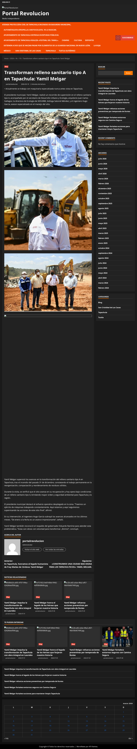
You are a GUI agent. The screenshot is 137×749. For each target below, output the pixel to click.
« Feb (6, 738)
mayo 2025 (102, 223)
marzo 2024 (103, 283)
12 (68, 721)
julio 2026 (102, 159)
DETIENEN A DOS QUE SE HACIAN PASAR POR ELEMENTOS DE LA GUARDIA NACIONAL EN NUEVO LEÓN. (47, 45)
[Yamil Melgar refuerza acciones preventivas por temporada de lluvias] (78, 590)
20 (87, 725)
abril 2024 (102, 278)
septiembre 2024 (105, 253)
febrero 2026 (103, 183)
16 (13, 725)
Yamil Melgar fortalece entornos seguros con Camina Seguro (116, 652)
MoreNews (81, 746)
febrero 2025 (103, 238)
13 (87, 721)
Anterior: (26, 564)
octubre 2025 (103, 198)
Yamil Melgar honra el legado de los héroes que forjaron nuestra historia (46, 605)
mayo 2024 (102, 273)
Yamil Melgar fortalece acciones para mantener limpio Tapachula (32, 693)
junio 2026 (102, 164)
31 (32, 735)
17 (32, 725)
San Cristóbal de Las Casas (109, 307)
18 (50, 725)
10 (32, 721)
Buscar (101, 67)
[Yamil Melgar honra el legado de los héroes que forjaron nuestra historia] (48, 590)
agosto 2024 (103, 258)
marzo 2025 (103, 233)
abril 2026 (102, 173)
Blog (6, 66)
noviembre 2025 (105, 193)
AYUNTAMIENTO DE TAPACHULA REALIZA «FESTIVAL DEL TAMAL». (31, 40)
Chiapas (65, 40)
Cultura (78, 40)
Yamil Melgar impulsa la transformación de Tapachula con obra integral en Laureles (17, 606)
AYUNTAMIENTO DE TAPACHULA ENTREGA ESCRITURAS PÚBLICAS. (31, 35)
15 (123, 721)
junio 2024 (102, 268)
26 (68, 730)
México (7, 51)
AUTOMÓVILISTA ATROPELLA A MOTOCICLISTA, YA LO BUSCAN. (30, 30)
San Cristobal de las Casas (28, 51)
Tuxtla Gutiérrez (67, 51)
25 (50, 730)
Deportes (89, 40)
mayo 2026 (102, 168)
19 (68, 725)
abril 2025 (102, 228)
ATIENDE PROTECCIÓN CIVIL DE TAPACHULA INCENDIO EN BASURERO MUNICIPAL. (36, 24)
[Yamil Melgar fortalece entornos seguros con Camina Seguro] (117, 637)
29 (123, 730)
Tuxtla (101, 317)
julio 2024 (102, 263)
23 (13, 730)
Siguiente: (70, 564)
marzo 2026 (103, 178)
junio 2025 (102, 218)
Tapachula (51, 51)
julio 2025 (102, 213)
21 (105, 725)
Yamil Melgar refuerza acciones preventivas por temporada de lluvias (76, 605)
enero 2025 (102, 243)
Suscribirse (127, 37)
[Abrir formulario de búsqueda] (113, 38)
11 (50, 721)
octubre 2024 (103, 248)
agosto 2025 (103, 208)
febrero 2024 (103, 288)
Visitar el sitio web (32, 549)
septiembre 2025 (105, 203)
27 (87, 730)
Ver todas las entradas (54, 549)
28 (105, 730)
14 (105, 721)
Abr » (131, 738)
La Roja (97, 45)
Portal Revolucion (25, 13)
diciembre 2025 (104, 188)
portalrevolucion (12, 84)
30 (13, 735)
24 (32, 730)
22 (123, 725)
